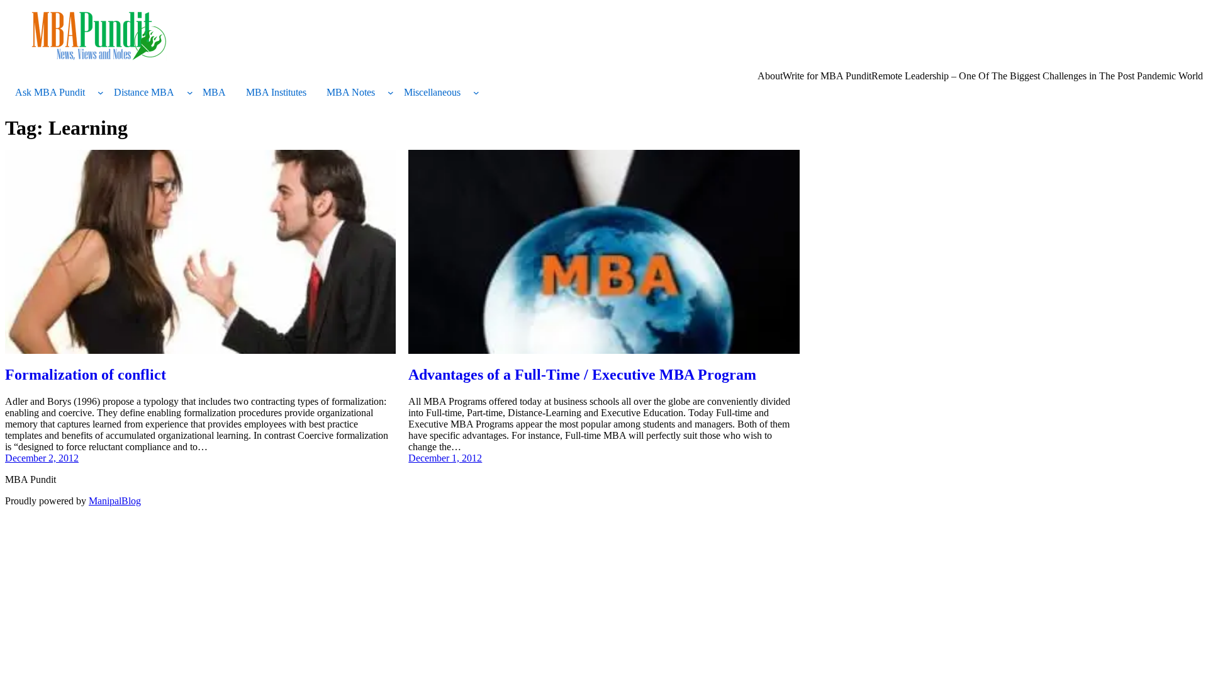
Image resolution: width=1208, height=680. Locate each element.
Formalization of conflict (85, 374)
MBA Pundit (30, 479)
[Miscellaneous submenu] (476, 92)
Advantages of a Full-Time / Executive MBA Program (582, 374)
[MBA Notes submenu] (391, 92)
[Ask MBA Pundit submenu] (101, 92)
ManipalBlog (115, 501)
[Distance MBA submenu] (190, 92)
